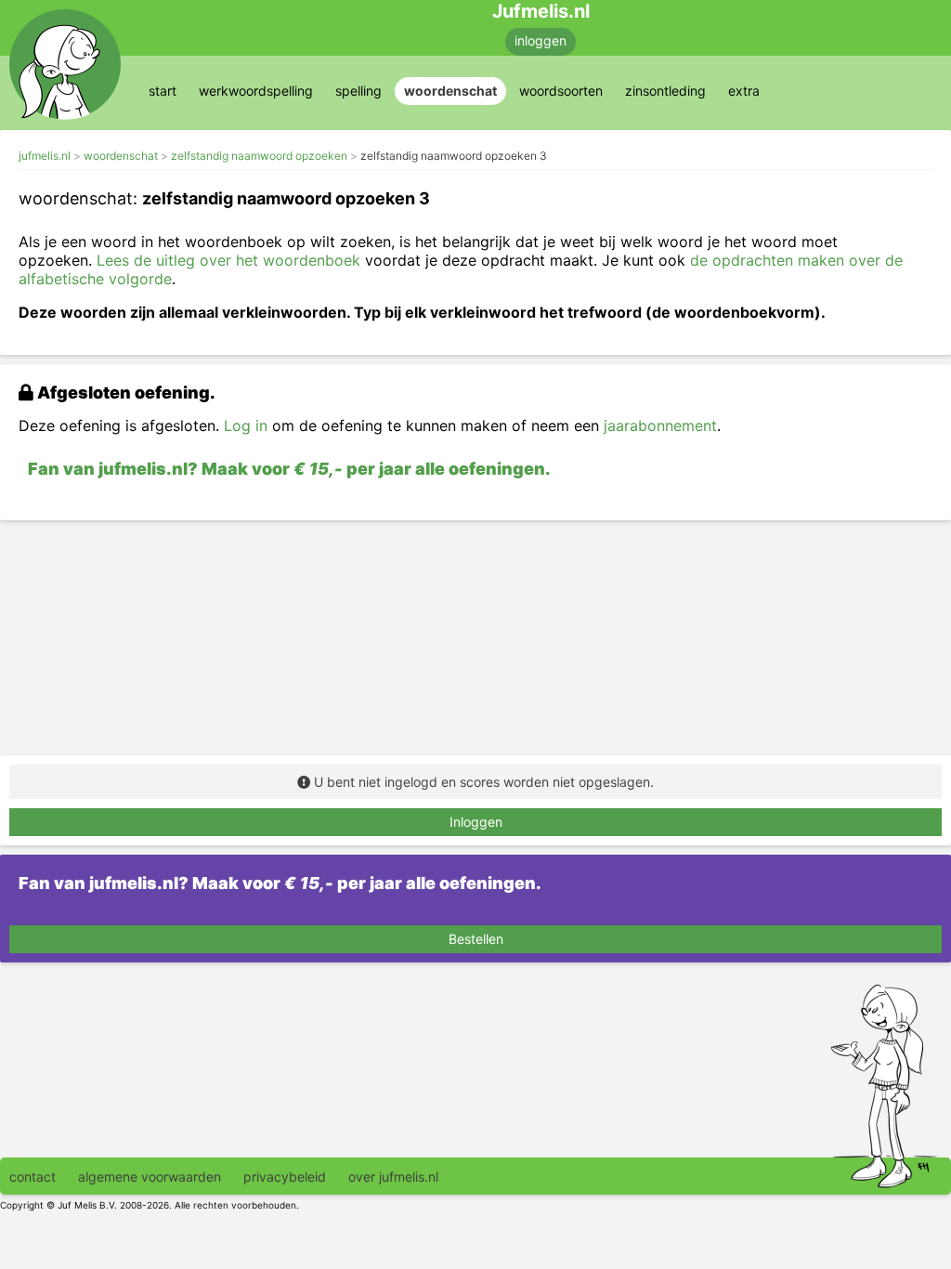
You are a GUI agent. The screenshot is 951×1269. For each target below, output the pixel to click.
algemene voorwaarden (149, 1176)
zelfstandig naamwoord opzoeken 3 (453, 156)
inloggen (541, 40)
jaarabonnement (660, 425)
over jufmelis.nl (393, 1176)
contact (32, 1176)
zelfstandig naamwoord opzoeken (259, 156)
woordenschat (450, 90)
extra (744, 90)
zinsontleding (665, 90)
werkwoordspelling (256, 90)
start (162, 90)
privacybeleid (284, 1176)
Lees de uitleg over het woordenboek (228, 260)
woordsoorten (561, 90)
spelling (358, 90)
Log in (245, 425)
